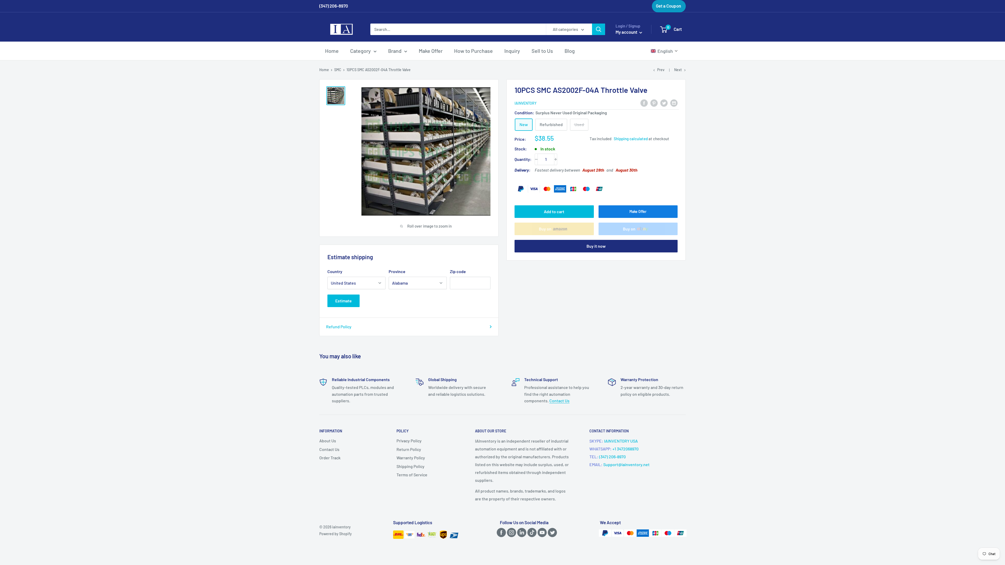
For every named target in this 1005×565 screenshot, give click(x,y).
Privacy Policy (409, 440)
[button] (664, 51)
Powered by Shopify (335, 534)
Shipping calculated (631, 138)
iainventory (526, 103)
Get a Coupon (668, 5)
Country (334, 271)
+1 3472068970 (625, 448)
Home (332, 51)
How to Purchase (473, 51)
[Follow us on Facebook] (500, 532)
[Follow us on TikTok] (531, 532)
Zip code (458, 271)
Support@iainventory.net (626, 464)
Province (397, 271)
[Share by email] (674, 103)
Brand (394, 51)
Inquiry (512, 51)
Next (678, 69)
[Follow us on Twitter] (551, 532)
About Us (327, 440)
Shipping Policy (411, 466)
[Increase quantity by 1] (555, 159)
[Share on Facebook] (644, 103)
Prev (661, 69)
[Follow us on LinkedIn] (521, 532)
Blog (570, 51)
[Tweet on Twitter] (664, 103)
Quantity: (523, 159)
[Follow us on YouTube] (541, 532)
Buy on (545, 228)
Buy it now (596, 246)
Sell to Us (542, 51)
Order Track (329, 457)
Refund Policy (338, 326)
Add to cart (554, 211)
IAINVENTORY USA (621, 440)
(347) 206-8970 (612, 456)
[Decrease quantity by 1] (536, 159)
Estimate (343, 300)
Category (360, 51)
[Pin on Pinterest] (654, 103)
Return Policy (409, 449)
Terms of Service (412, 474)
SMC (337, 69)
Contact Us (559, 400)
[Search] (598, 29)
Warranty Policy (411, 457)
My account (627, 32)
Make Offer (431, 51)
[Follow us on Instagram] (510, 532)
